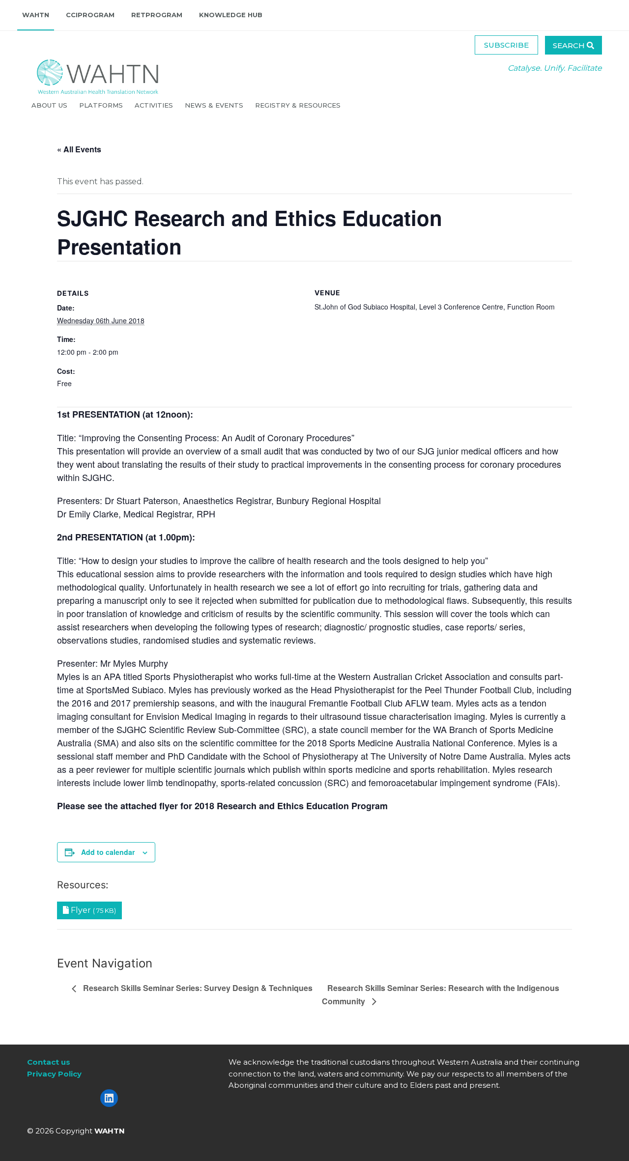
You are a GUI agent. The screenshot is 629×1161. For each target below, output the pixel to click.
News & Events (215, 105)
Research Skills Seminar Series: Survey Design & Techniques (197, 987)
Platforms (102, 105)
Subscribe (506, 45)
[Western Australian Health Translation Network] (88, 74)
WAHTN (35, 15)
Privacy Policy (54, 1073)
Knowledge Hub (230, 15)
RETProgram (156, 15)
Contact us (48, 1062)
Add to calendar (108, 852)
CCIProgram (90, 15)
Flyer (92, 910)
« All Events (79, 149)
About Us (50, 105)
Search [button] (570, 45)
